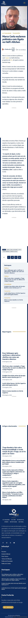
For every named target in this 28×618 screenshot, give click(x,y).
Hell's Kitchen (14, 249)
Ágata (7, 58)
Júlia (20, 249)
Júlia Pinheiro (6, 251)
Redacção (8, 49)
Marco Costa (14, 251)
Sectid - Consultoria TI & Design (20, 616)
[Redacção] (2, 49)
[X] (12, 257)
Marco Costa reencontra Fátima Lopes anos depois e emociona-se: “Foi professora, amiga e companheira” (13, 472)
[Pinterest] (16, 257)
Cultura (6, 268)
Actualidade (6, 33)
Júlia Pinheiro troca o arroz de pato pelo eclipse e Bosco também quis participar (13, 462)
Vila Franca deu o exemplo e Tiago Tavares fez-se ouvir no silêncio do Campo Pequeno (14, 280)
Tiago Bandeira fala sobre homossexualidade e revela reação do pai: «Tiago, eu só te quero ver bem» (14, 450)
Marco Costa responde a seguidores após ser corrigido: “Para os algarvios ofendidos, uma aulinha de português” (13, 483)
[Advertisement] (14, 123)
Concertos (7, 291)
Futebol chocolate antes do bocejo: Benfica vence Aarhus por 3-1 (14, 287)
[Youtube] (14, 542)
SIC (11, 60)
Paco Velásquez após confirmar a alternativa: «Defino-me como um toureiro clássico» (14, 271)
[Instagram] (6, 542)
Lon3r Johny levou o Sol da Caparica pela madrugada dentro (14, 293)
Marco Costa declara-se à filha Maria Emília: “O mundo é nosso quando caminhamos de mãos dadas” (12, 494)
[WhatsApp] (19, 257)
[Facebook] (8, 257)
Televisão (16, 33)
